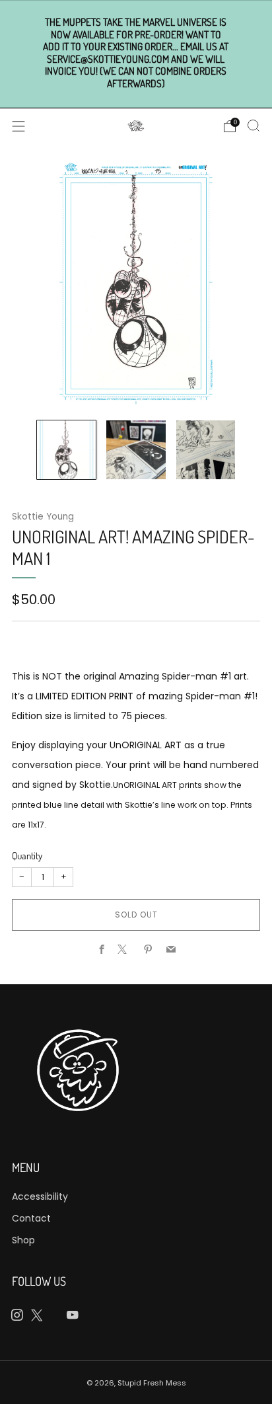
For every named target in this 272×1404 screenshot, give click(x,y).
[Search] (253, 125)
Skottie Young (43, 516)
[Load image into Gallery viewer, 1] (66, 450)
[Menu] (18, 126)
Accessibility (40, 1196)
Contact (31, 1218)
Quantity (27, 855)
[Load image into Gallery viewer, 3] (206, 450)
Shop (23, 1240)
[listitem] (136, 53)
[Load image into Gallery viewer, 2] (136, 450)
